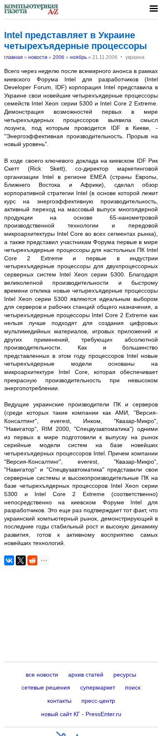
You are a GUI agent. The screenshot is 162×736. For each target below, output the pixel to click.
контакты (59, 700)
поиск (132, 687)
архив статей (85, 674)
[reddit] (32, 560)
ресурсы (124, 674)
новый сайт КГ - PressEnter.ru (81, 714)
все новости (42, 674)
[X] (21, 560)
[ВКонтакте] (9, 560)
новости (37, 57)
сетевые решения (46, 687)
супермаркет (97, 687)
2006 (58, 57)
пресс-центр (98, 700)
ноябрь (78, 57)
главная (13, 57)
